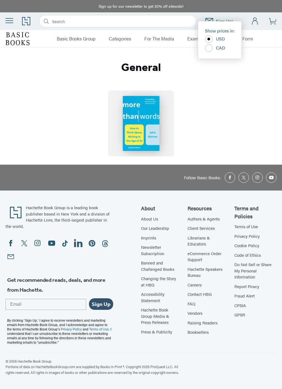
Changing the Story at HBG (158, 281)
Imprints (148, 238)
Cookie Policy (246, 245)
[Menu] (9, 20)
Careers (195, 285)
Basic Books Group (76, 39)
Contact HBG (200, 294)
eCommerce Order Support (204, 256)
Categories (120, 39)
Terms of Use (246, 226)
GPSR (239, 315)
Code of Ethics (247, 255)
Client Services (201, 228)
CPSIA (240, 305)
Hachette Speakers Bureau (205, 272)
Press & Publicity (156, 332)
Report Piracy (246, 286)
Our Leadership (155, 228)
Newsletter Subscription (152, 250)
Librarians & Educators (199, 241)
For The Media (159, 39)
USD (220, 38)
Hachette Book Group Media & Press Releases (155, 316)
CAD (220, 48)
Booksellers (198, 332)
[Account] (255, 21)
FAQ (191, 304)
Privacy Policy (247, 236)
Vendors (195, 313)
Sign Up (101, 304)
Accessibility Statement (152, 297)
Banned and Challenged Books (157, 266)
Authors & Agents (204, 219)
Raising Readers (203, 322)
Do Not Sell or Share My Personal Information (253, 270)
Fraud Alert (244, 296)
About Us (149, 219)
